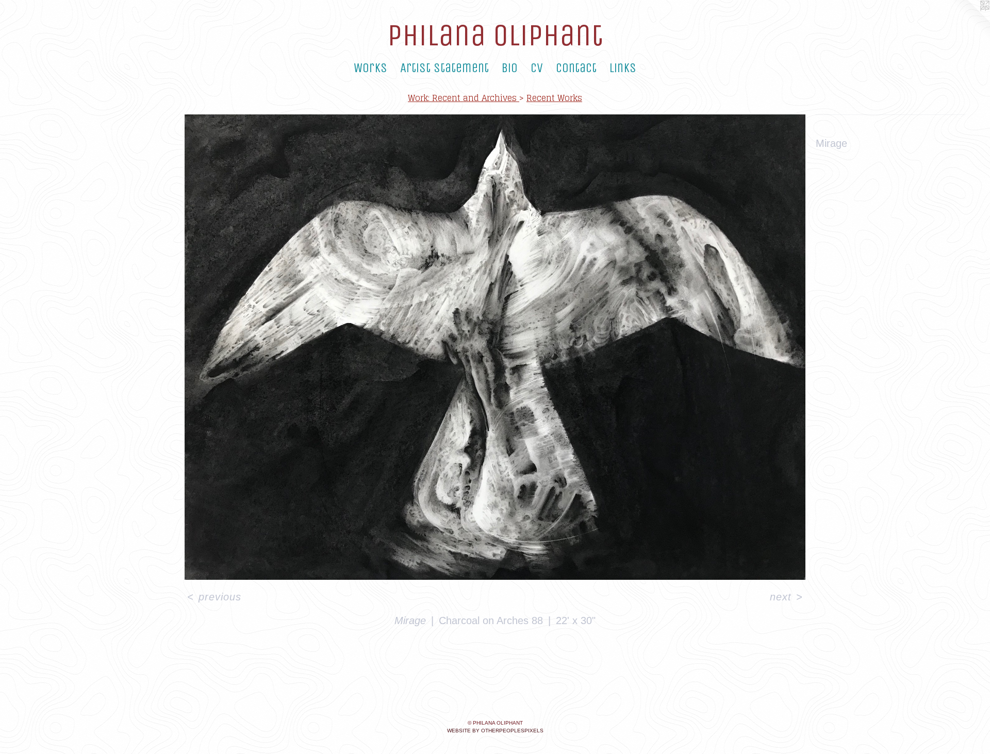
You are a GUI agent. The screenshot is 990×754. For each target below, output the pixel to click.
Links (622, 68)
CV (537, 68)
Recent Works (554, 98)
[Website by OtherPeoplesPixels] (969, 20)
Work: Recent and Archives (463, 98)
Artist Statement (444, 68)
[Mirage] (495, 347)
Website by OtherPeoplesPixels (495, 730)
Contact (576, 68)
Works (370, 68)
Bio (510, 68)
